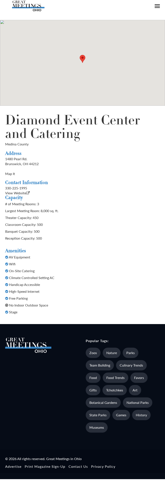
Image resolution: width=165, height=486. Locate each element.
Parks (130, 352)
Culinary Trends (131, 365)
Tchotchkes (114, 390)
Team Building (99, 365)
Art (135, 390)
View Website (15, 192)
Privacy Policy (103, 466)
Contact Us (78, 466)
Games (121, 414)
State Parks (98, 414)
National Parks (138, 402)
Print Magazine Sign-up (45, 466)
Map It (10, 173)
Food (93, 377)
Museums (96, 427)
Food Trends (115, 377)
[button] (82, 59)
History (141, 414)
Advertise (13, 466)
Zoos (93, 352)
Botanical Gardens (103, 402)
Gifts (93, 390)
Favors (139, 377)
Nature (111, 352)
